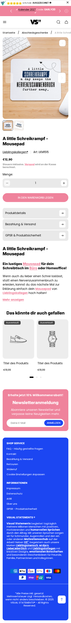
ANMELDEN (53, 422)
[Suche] (58, 22)
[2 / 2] (19, 125)
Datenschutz (14, 493)
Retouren (12, 464)
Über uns (12, 503)
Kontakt (11, 454)
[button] (32, 377)
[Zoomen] (62, 43)
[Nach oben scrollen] (62, 599)
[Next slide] (60, 11)
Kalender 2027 (27, 9)
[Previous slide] (11, 11)
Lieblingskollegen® (15, 152)
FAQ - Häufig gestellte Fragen (25, 448)
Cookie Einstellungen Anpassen (26, 474)
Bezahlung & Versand (20, 459)
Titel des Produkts (15, 363)
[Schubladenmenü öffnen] (4, 22)
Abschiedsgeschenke (35, 32)
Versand (30, 164)
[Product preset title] (18, 339)
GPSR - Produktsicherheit (22, 509)
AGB (9, 498)
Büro (33, 268)
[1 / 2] (8, 125)
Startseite (9, 32)
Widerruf (12, 469)
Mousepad (31, 264)
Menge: (8, 174)
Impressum (13, 488)
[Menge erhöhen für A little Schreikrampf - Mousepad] (64, 183)
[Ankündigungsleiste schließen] (66, 11)
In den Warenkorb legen (35, 197)
